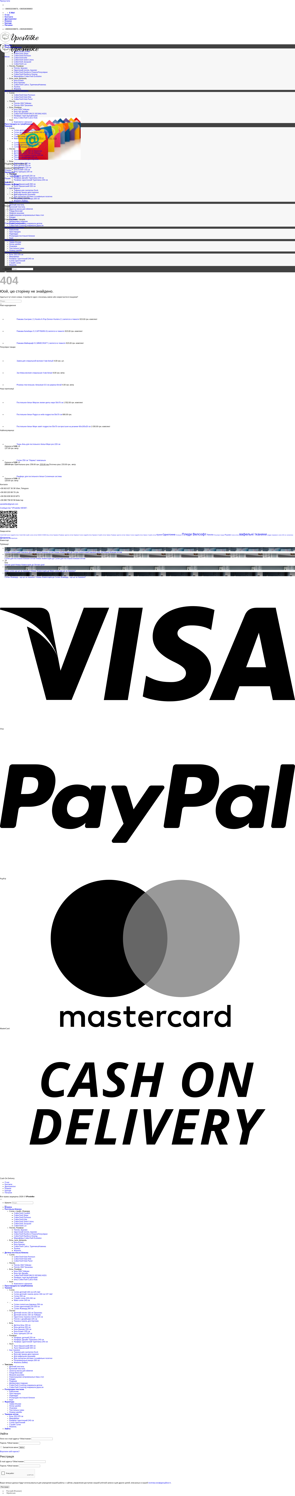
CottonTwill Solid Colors (24, 60)
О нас (7, 15)
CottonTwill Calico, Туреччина (26, 85)
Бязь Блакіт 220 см (22, 170)
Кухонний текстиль (17, 207)
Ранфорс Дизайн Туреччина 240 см (29, 178)
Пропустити (5, 1)
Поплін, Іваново (20, 68)
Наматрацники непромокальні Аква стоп (26, 215)
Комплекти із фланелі (23, 122)
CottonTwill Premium (22, 56)
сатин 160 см (282, 535)
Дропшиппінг (11, 19)
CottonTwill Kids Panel (23, 99)
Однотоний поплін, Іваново (25, 70)
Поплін (210, 534)
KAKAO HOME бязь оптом (45, 535)
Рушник (228, 535)
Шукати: (8, 269)
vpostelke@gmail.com (9, 504)
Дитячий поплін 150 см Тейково (27, 153)
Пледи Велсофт (16, 211)
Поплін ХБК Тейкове (22, 103)
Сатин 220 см (19, 134)
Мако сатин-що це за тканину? (17, 571)
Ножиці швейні (15, 250)
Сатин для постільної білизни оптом (20, 558)
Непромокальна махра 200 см (27, 199)
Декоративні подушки (18, 221)
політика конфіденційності (159, 1483)
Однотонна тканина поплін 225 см (28, 155)
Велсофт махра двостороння (26, 192)
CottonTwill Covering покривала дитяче (25, 223)
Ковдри (12, 217)
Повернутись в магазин (19, 202)
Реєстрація (5, 1487)
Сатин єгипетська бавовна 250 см (28, 143)
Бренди (8, 23)
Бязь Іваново (19, 83)
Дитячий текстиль (16, 205)
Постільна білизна (13, 47)
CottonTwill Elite (20, 58)
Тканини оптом (11, 252)
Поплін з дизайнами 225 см (25, 157)
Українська (10, 172)
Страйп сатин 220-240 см (24, 136)
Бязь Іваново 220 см (22, 167)
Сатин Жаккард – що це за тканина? (20, 577)
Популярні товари (219, 535)
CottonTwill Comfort (22, 51)
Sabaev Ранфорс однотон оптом (115, 535)
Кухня (159, 534)
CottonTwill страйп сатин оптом (28, 535)
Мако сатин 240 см (22, 138)
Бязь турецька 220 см (23, 172)
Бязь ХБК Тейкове (21, 109)
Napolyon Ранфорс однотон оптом (63, 535)
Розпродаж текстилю (14, 228)
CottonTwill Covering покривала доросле (26, 226)
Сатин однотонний (17, 261)
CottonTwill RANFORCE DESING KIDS (30, 114)
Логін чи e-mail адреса (15, 1439)
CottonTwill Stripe (21, 54)
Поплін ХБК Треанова (23, 105)
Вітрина (8, 45)
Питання (8, 25)
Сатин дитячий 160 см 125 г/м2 (27, 130)
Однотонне (168, 534)
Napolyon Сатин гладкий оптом (83, 535)
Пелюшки (178, 535)
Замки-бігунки (15, 242)
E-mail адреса (12, 1462)
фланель (5, 537)
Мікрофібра (14, 257)
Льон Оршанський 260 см (24, 184)
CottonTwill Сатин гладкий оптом (9, 535)
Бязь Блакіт (19, 80)
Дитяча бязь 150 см (22, 163)
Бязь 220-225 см (16, 255)
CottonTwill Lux (20, 64)
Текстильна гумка (16, 248)
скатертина (289, 535)
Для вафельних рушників (24, 194)
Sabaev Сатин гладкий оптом (134, 535)
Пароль (9, 1443)
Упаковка (13, 246)
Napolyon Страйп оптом (99, 535)
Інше (11, 238)
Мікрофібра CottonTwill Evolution (28, 76)
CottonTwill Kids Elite (22, 97)
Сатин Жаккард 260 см (23, 147)
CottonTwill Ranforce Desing (25, 74)
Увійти (22, 1447)
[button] (7, 57)
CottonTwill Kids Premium (24, 95)
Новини (8, 21)
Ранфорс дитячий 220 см (24, 176)
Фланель (17, 89)
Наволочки (14, 230)
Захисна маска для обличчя (21, 209)
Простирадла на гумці (15, 124)
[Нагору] (1, 1199)
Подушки (13, 219)
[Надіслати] (5, 1205)
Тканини (8, 126)
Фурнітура (9, 240)
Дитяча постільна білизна (16, 91)
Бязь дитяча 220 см (22, 165)
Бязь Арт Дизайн (21, 112)
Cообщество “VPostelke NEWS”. (13, 508)
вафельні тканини (253, 534)
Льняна (17, 87)
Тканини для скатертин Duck (26, 190)
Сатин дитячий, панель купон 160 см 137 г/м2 (33, 132)
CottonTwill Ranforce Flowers (26, 72)
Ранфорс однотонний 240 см (21, 259)
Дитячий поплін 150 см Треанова (28, 151)
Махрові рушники (16, 213)
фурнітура (14, 538)
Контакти (9, 17)
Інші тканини (14, 1350)
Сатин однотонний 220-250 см (27, 145)
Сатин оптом (235, 535)
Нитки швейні (15, 244)
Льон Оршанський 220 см (24, 186)
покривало (275, 535)
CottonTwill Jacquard (22, 62)
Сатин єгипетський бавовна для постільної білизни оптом (29, 552)
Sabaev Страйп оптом (149, 535)
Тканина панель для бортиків (26, 159)
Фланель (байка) (21, 201)
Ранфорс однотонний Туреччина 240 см (31, 180)
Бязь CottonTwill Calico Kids (25, 118)
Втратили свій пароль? (9, 1451)
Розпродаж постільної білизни (22, 236)
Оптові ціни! (10, 565)
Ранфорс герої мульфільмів (26, 116)
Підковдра (13, 234)
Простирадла (15, 232)
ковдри (269, 535)
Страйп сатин (15, 263)
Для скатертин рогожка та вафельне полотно (33, 197)
